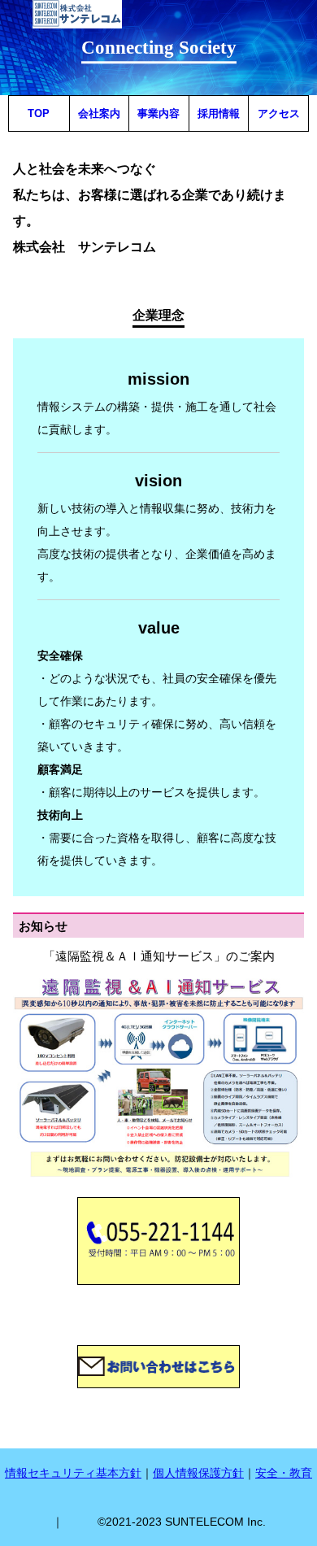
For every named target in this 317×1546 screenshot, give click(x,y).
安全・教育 (283, 1472)
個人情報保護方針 (198, 1472)
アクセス (279, 113)
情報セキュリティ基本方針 (73, 1472)
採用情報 (219, 113)
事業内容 (158, 113)
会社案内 (99, 113)
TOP (39, 113)
